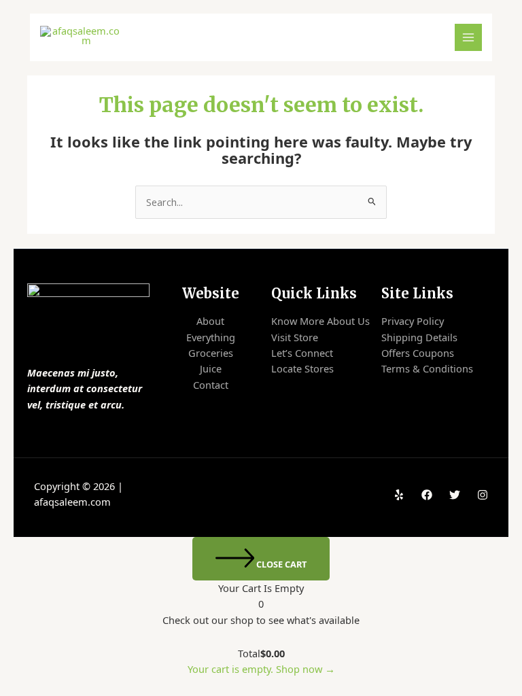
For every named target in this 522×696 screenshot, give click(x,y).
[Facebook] (426, 494)
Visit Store (294, 337)
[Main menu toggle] (468, 37)
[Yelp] (399, 494)
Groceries (210, 353)
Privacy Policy (412, 321)
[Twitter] (454, 494)
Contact (210, 385)
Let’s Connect (302, 353)
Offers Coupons (417, 353)
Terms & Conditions (427, 368)
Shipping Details (419, 337)
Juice (211, 368)
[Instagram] (482, 494)
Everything (210, 337)
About (210, 321)
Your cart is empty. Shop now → (261, 669)
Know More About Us (320, 321)
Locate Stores (302, 368)
